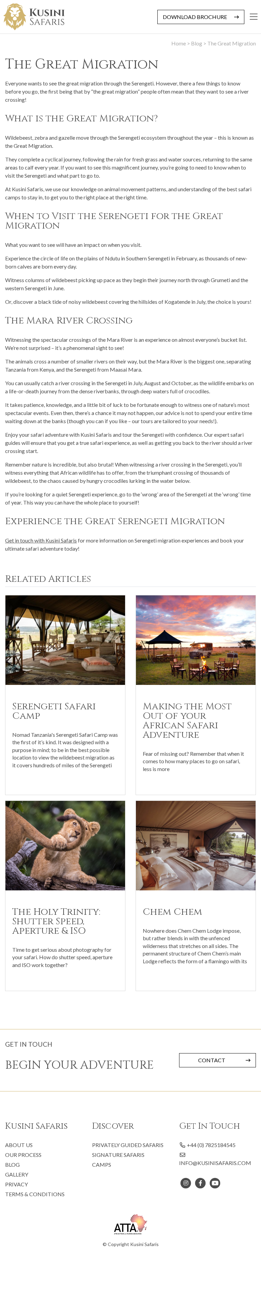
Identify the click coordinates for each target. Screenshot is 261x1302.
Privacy (16, 1184)
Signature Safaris (118, 1154)
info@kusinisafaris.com (215, 1163)
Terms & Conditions (35, 1194)
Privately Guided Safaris (127, 1145)
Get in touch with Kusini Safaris (41, 540)
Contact (211, 1060)
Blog (12, 1164)
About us (19, 1145)
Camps (101, 1164)
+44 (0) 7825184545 (211, 1145)
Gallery (16, 1174)
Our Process (23, 1154)
